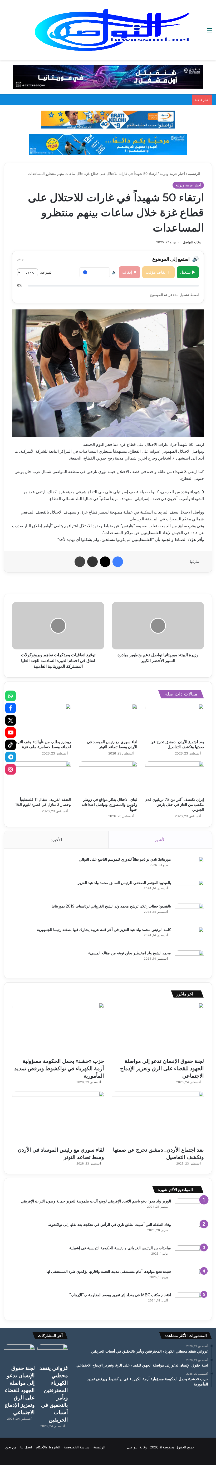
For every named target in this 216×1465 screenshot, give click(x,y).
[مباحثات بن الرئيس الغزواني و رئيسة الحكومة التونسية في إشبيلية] (189, 1255)
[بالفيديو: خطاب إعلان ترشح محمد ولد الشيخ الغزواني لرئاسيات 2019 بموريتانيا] (189, 913)
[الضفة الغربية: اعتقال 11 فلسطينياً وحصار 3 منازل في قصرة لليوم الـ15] (41, 778)
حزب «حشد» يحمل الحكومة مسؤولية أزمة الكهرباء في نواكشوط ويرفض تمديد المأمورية (59, 1068)
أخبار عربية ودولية (172, 173)
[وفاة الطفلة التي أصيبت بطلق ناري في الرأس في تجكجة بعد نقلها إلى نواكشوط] (189, 1232)
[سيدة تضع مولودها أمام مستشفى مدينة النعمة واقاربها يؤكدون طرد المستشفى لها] (189, 1279)
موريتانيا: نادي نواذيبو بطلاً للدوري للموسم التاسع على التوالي (125, 859)
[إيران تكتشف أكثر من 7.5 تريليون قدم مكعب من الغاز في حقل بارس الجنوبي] (174, 778)
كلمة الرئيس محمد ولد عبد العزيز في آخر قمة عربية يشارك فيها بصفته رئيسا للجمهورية (104, 929)
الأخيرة (56, 839)
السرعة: (46, 272)
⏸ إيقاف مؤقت (158, 272)
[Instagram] (10, 769)
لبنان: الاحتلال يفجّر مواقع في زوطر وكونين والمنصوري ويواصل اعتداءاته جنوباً (109, 804)
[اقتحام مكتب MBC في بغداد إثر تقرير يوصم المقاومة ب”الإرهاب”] (189, 1302)
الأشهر (160, 839)
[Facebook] (10, 708)
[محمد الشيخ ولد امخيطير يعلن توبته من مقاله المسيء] (189, 960)
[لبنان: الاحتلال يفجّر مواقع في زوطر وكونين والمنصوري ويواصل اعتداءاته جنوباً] (108, 778)
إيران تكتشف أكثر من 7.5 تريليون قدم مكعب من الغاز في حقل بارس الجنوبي (174, 804)
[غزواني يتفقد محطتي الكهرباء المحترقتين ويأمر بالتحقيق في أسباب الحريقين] (52, 1353)
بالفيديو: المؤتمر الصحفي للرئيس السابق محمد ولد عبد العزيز (124, 882)
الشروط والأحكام (48, 1447)
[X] (10, 720)
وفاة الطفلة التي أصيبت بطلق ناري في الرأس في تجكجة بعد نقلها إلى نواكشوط (109, 1224)
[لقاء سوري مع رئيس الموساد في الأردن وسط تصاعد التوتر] (108, 720)
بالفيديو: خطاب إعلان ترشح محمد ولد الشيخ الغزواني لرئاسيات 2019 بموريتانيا (111, 906)
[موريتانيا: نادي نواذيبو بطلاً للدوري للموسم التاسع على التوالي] (189, 866)
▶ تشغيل (187, 272)
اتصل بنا (26, 1447)
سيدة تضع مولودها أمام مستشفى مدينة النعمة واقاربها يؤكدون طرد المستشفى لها (108, 1271)
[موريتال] (108, 77)
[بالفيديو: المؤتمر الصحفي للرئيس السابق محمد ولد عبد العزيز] (189, 890)
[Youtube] (10, 732)
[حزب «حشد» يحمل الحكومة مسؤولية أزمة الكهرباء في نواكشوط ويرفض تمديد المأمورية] (58, 1029)
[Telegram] (10, 757)
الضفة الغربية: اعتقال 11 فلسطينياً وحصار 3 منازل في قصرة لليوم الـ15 (43, 802)
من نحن (11, 1447)
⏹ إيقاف (129, 272)
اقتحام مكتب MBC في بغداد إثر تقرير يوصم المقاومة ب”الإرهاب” (120, 1295)
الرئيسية (194, 173)
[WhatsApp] (10, 695)
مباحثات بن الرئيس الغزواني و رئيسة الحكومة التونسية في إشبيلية (120, 1248)
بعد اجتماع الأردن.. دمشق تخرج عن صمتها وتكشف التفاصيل (177, 744)
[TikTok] (10, 744)
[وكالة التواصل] (112, 30)
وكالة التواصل (192, 242)
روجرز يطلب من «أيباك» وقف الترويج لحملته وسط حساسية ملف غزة (41, 744)
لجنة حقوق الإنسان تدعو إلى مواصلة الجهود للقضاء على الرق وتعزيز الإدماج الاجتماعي (162, 1068)
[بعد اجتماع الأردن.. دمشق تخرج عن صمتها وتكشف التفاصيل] (174, 720)
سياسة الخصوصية (77, 1447)
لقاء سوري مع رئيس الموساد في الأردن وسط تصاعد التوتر (112, 744)
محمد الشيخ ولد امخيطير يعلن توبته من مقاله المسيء (129, 953)
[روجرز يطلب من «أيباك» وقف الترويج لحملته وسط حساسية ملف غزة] (41, 720)
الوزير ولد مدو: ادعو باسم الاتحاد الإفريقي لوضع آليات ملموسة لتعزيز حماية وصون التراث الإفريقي (96, 1201)
